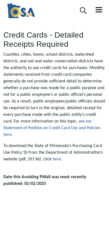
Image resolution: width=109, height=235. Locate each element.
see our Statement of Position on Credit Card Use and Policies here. (51, 128)
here (57, 159)
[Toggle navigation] (99, 10)
